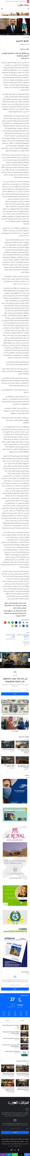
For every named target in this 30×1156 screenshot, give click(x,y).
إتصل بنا (10, 1146)
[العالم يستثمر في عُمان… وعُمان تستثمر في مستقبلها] (22, 744)
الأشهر (22, 1020)
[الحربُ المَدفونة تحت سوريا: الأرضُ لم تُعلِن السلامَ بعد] (22, 1068)
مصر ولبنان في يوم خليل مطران (12, 1051)
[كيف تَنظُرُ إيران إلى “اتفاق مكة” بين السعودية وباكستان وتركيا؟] (7, 1082)
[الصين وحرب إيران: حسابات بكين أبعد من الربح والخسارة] (24, 1047)
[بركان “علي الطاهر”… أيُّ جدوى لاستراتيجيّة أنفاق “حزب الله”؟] (22, 760)
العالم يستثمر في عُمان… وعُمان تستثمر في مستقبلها (23, 751)
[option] (15, 660)
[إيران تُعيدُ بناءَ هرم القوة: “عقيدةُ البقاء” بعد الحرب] (7, 1068)
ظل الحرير (26, 642)
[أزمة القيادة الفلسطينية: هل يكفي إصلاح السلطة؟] (22, 1082)
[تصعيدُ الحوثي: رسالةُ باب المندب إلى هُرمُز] (7, 760)
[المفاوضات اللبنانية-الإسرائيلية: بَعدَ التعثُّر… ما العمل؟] (24, 1034)
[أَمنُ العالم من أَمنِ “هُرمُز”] (7, 744)
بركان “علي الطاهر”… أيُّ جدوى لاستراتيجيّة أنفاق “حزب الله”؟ (23, 766)
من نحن (20, 1146)
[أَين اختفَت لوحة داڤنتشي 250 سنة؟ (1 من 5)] (24, 1027)
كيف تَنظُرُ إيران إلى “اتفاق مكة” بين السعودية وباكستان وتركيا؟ (8, 1089)
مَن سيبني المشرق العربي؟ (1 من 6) (11, 1038)
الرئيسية (26, 37)
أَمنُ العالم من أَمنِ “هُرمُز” (8, 749)
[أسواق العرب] (23, 5)
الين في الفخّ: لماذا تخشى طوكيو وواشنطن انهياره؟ (16, 1)
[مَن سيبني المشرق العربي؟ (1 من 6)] (24, 1040)
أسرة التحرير (15, 1146)
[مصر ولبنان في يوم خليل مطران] (24, 1053)
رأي (22, 37)
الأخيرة (7, 1020)
